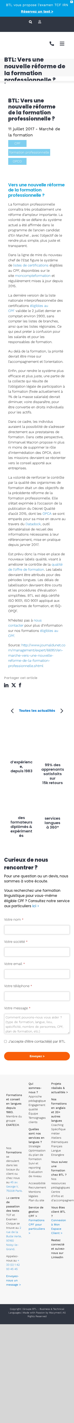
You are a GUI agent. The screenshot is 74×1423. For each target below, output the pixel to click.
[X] (14, 685)
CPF (17, 143)
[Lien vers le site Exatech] (14, 1133)
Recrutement (37, 1187)
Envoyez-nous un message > (13, 1280)
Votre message (17, 1008)
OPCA (47, 514)
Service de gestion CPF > (36, 1212)
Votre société (16, 942)
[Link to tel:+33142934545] (51, 43)
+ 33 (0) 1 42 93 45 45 (13, 1265)
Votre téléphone (18, 986)
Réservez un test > (37, 11)
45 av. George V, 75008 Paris (14, 1186)
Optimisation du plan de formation (37, 1155)
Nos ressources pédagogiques (60, 1183)
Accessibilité (37, 1183)
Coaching (57, 1124)
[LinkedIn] (7, 685)
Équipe (33, 1113)
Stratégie (34, 1146)
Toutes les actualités (37, 710)
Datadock (33, 524)
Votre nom (13, 919)
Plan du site (36, 1200)
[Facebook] (21, 685)
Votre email (14, 964)
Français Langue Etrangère (57, 1150)
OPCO (17, 161)
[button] (30, 22)
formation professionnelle (29, 152)
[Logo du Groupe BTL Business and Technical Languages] (13, 39)
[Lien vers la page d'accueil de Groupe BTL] (14, 1080)
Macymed (55, 1312)
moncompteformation (33, 276)
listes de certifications (31, 265)
